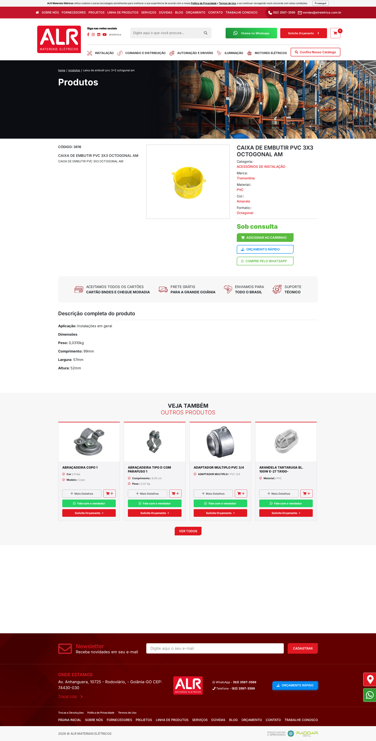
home (61, 70)
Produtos (74, 70)
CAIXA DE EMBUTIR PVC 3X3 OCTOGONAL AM (109, 70)
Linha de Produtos (122, 12)
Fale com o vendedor (91, 503)
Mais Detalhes (83, 493)
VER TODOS (188, 531)
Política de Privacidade (203, 3)
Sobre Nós (50, 12)
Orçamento (195, 12)
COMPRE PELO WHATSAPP (266, 261)
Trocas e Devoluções (71, 712)
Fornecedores (74, 12)
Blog (179, 12)
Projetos (97, 12)
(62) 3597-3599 (283, 12)
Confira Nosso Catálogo (317, 52)
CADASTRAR (303, 648)
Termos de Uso (227, 3)
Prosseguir (321, 3)
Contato (215, 12)
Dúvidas (165, 12)
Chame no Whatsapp (255, 33)
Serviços (148, 12)
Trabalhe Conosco (242, 12)
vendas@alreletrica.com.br (321, 12)
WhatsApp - (235, 682)
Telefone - (235, 688)
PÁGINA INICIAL (69, 720)
